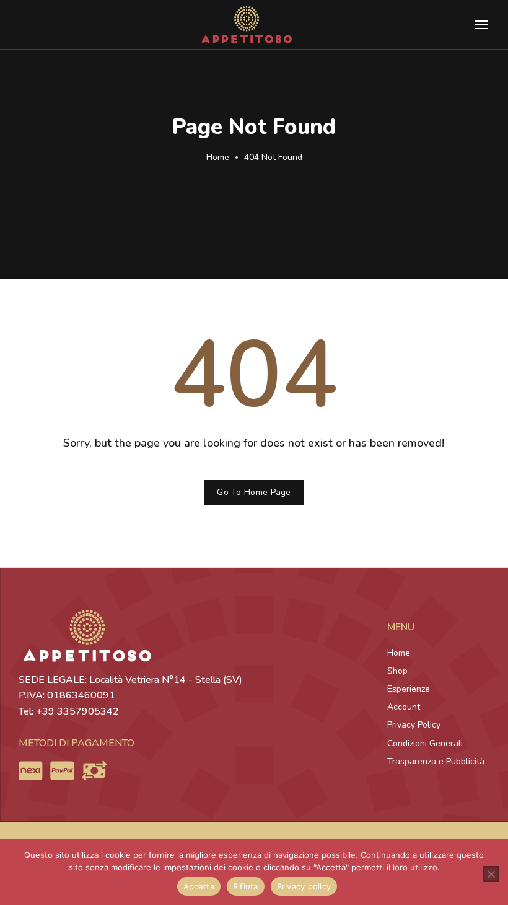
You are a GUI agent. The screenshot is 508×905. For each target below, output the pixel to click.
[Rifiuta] (491, 874)
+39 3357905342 (77, 711)
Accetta (198, 886)
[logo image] (246, 24)
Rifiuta (245, 886)
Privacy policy (304, 886)
